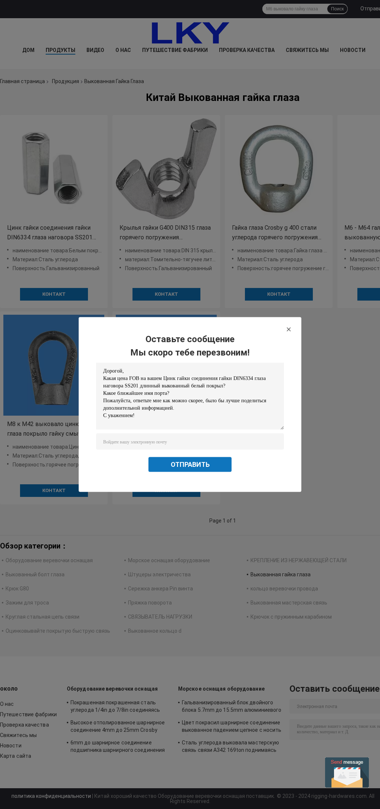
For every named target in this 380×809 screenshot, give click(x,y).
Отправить (190, 464)
